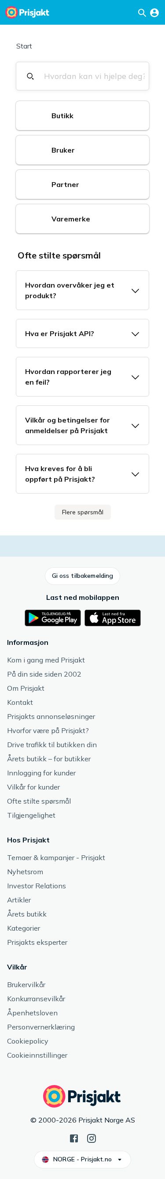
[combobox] (94, 76)
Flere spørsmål (82, 512)
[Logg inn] (154, 12)
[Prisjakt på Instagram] (91, 1137)
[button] (82, 115)
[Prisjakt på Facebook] (74, 1137)
